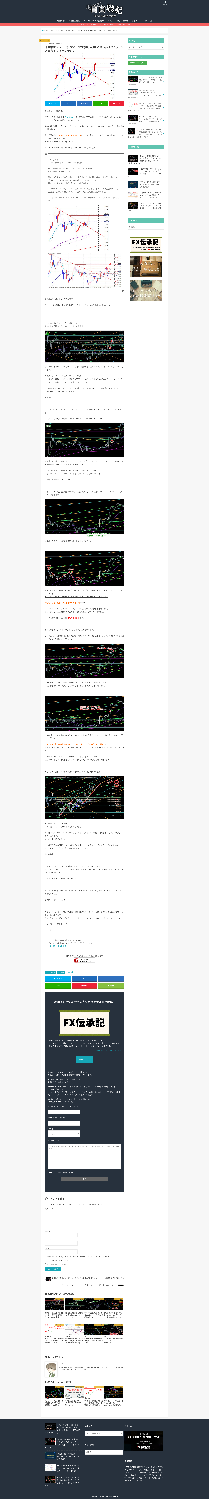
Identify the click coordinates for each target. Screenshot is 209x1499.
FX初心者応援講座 (74, 21)
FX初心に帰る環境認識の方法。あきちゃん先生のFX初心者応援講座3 (150, 184)
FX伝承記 (68, 117)
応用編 (70, 972)
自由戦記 (103, 1496)
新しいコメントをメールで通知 (57, 1260)
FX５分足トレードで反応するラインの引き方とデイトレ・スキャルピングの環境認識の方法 (145, 120)
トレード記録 (51, 972)
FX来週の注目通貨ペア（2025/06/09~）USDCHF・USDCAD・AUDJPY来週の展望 (144, 94)
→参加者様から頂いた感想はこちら (107, 1050)
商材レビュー (136, 21)
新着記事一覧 (61, 21)
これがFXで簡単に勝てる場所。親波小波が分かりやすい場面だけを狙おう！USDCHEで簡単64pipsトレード (144, 159)
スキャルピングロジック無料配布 (94, 21)
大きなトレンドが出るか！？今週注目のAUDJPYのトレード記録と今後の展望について (145, 81)
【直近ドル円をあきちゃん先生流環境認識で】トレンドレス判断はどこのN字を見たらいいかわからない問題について (145, 133)
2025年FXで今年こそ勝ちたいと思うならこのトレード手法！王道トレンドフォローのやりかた (144, 172)
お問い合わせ (148, 21)
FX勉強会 (61, 972)
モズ (61, 1364)
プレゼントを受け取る (58, 946)
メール (48, 1240)
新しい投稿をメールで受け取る (57, 1264)
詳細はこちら (84, 1059)
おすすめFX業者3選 (122, 21)
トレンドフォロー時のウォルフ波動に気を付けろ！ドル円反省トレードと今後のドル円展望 (144, 206)
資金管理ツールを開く (137, 63)
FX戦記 (110, 21)
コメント (49, 1209)
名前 (47, 1231)
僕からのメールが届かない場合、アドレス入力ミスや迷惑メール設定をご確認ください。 (105, 25)
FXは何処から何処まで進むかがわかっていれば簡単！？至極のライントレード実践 (150, 195)
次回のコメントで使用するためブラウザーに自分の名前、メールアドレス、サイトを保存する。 (79, 1257)
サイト (47, 1248)
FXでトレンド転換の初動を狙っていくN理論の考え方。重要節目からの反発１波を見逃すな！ (145, 107)
